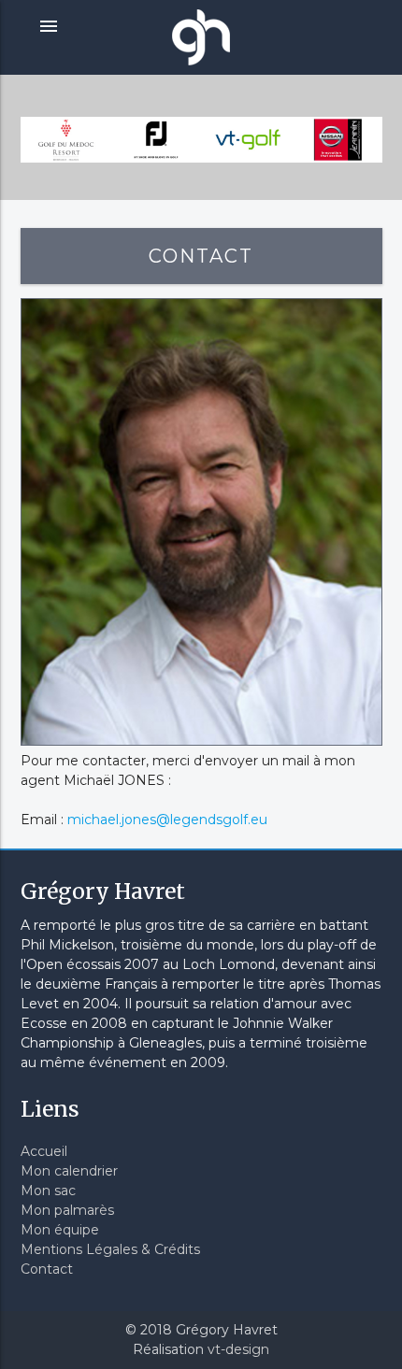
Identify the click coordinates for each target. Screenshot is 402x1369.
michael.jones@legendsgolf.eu (167, 819)
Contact (47, 1269)
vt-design (238, 1349)
